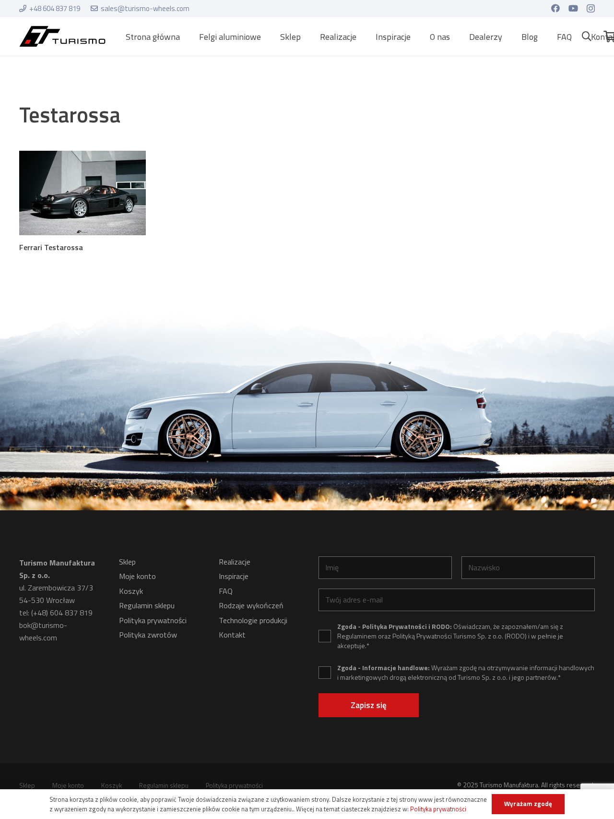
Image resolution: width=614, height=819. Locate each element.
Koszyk (131, 591)
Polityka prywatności (153, 620)
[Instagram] (591, 8)
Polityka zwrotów (148, 634)
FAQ (226, 591)
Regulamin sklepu (147, 605)
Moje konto (137, 576)
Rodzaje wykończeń (251, 605)
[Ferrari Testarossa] (82, 193)
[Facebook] (555, 8)
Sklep (127, 561)
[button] (268, 36)
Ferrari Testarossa (51, 247)
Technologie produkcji (253, 620)
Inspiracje (233, 576)
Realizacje (234, 561)
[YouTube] (573, 8)
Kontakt (232, 634)
